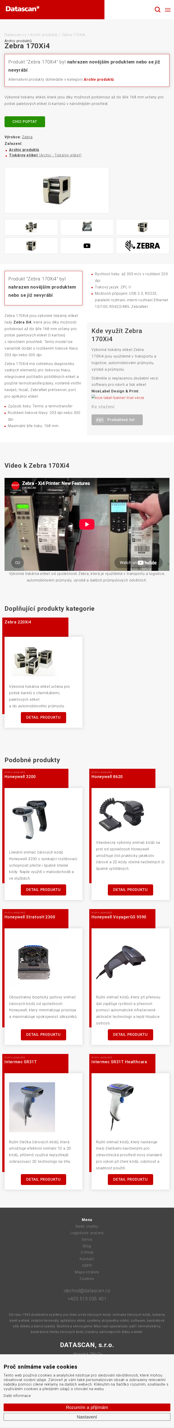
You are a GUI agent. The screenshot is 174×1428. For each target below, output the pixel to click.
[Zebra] (142, 246)
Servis (87, 1239)
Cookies (87, 1279)
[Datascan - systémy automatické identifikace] (23, 10)
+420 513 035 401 (87, 1298)
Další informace (17, 1396)
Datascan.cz (16, 35)
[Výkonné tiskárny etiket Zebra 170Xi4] (57, 190)
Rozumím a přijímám (87, 1407)
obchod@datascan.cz (87, 1290)
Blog (87, 1246)
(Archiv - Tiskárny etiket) (45, 155)
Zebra (27, 137)
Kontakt (87, 1259)
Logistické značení (87, 1233)
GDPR (87, 1265)
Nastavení (87, 1416)
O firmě (87, 1252)
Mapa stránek (87, 1272)
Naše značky (87, 1226)
